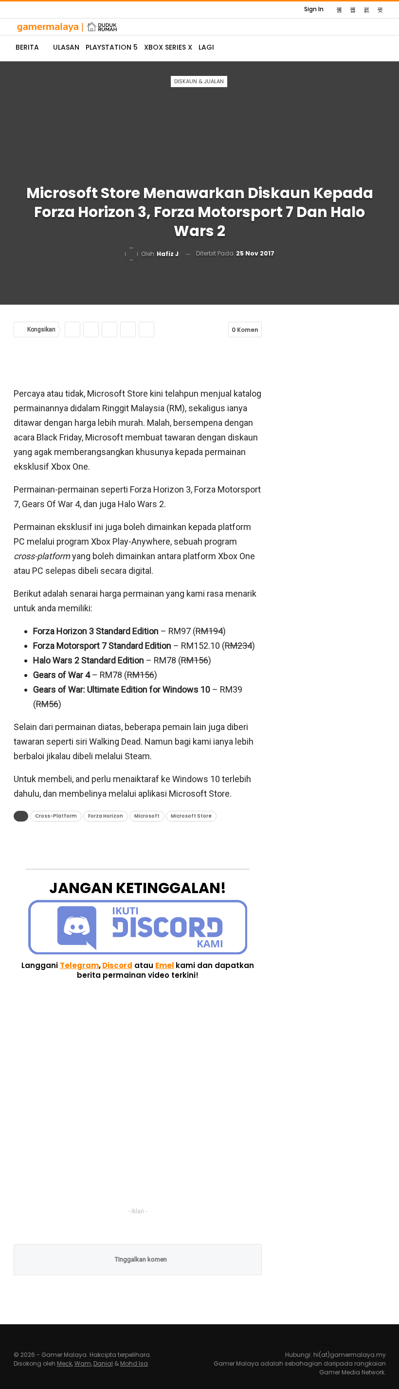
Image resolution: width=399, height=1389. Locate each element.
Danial (103, 1363)
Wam (82, 1363)
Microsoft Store (191, 816)
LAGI (206, 47)
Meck (64, 1363)
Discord (117, 965)
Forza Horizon (105, 816)
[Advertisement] (138, 361)
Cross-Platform (56, 816)
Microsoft (147, 816)
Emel (164, 965)
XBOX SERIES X (168, 47)
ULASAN (66, 47)
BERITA (27, 47)
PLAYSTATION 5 (112, 47)
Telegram (79, 965)
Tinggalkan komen (140, 1259)
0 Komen (245, 330)
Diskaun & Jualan (199, 81)
